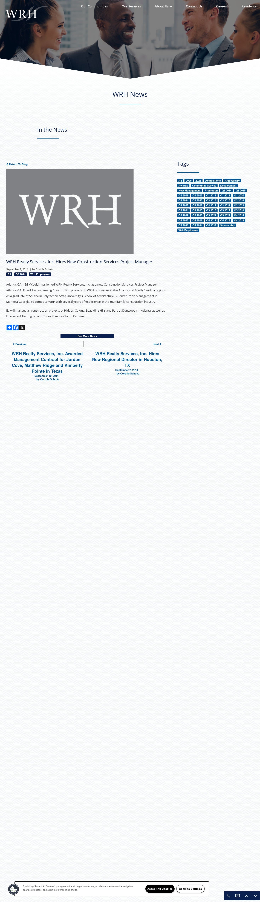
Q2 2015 (225, 200)
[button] (13, 889)
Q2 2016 (239, 200)
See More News (87, 336)
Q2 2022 (239, 205)
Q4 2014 (239, 215)
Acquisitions (213, 180)
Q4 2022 (211, 225)
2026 (198, 180)
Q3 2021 (211, 215)
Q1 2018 (211, 195)
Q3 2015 (197, 210)
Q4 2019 (239, 220)
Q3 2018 (239, 210)
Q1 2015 (240, 190)
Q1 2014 (227, 190)
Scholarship (227, 225)
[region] (111, 888)
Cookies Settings (190, 888)
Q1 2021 (183, 200)
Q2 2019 (211, 205)
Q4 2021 (197, 225)
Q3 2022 (225, 215)
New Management (189, 190)
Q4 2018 (225, 220)
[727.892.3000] (228, 895)
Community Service (204, 185)
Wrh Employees (40, 274)
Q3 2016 (211, 210)
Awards (183, 185)
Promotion (211, 190)
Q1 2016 (183, 195)
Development (228, 185)
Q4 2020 (183, 225)
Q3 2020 (197, 215)
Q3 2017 (225, 210)
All (9, 274)
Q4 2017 (211, 220)
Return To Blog (18, 164)
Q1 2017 (197, 195)
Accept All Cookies (160, 888)
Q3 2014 (20, 274)
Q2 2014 (211, 200)
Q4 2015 (183, 220)
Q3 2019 (183, 215)
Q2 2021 (225, 205)
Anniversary (232, 180)
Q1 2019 (225, 195)
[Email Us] (237, 895)
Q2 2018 (197, 205)
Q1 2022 (197, 200)
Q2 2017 (183, 205)
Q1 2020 (239, 195)
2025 (189, 180)
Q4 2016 (197, 220)
